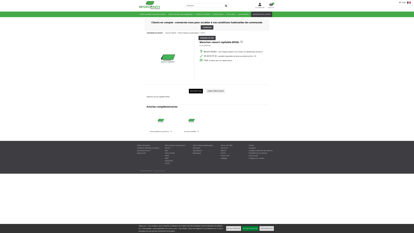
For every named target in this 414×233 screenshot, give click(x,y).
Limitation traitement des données (261, 151)
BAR (166, 151)
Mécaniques (197, 153)
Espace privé (141, 153)
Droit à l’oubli (253, 156)
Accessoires (243, 14)
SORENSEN (169, 161)
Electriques (196, 148)
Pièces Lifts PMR (202, 14)
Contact (251, 145)
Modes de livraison (143, 145)
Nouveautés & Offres (261, 14)
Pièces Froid (218, 14)
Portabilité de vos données (258, 153)
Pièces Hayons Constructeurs (152, 14)
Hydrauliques (197, 151)
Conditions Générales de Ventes (148, 148)
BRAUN (223, 151)
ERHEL (203, 33)
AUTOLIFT (224, 148)
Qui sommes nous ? (144, 151)
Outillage (230, 14)
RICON (223, 153)
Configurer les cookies (256, 158)
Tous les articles (170, 33)
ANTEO (167, 148)
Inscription (252, 148)
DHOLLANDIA (170, 153)
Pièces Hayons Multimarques (180, 14)
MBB (166, 158)
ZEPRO (167, 163)
